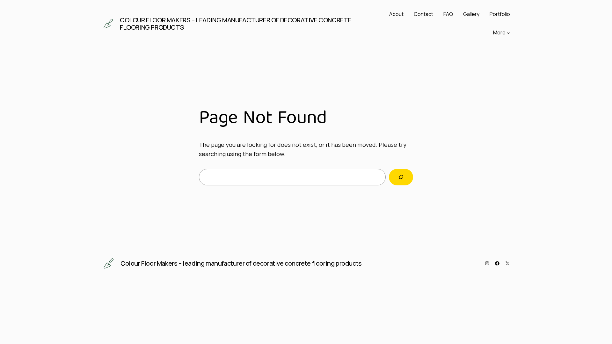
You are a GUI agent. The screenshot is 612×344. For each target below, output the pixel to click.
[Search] (401, 177)
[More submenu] (508, 32)
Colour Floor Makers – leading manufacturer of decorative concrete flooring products (235, 24)
